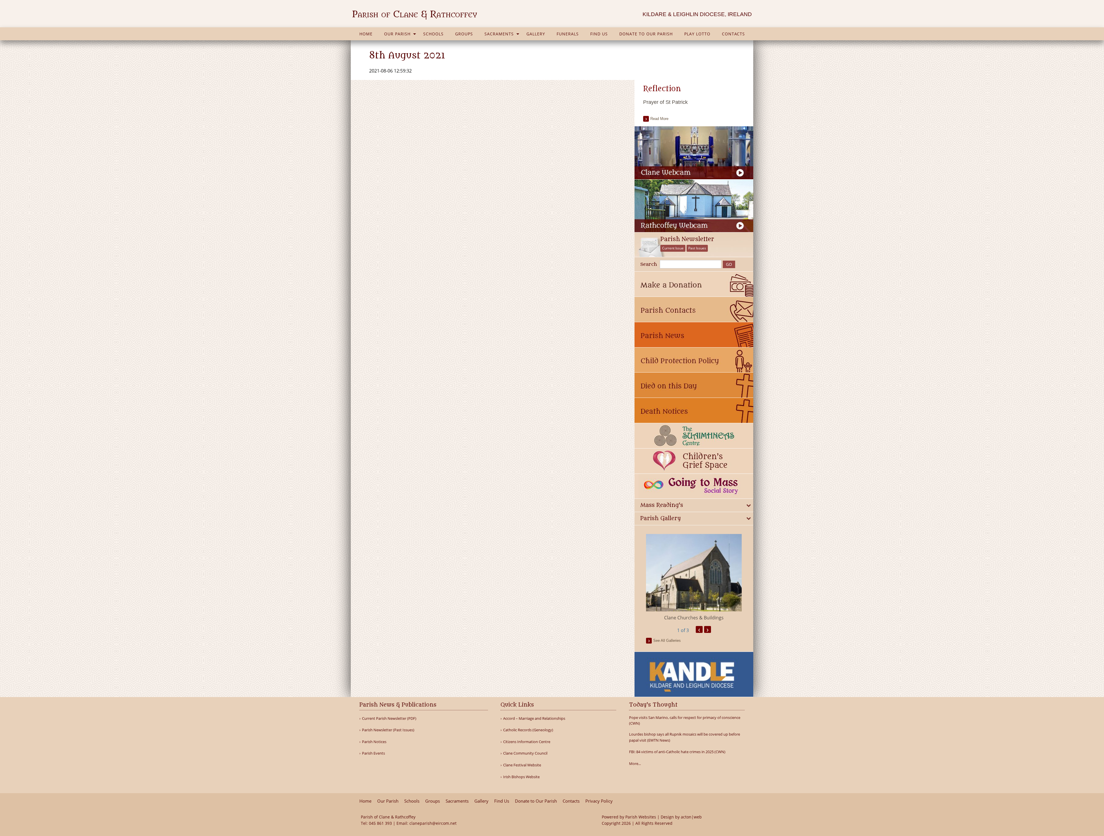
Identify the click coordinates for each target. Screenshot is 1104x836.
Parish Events (373, 753)
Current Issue (673, 248)
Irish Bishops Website (521, 777)
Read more (659, 119)
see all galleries (667, 640)
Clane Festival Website (522, 765)
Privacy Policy (599, 801)
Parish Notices (374, 742)
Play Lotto (697, 34)
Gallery (535, 34)
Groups (464, 34)
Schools (433, 34)
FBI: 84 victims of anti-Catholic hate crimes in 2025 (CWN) (677, 751)
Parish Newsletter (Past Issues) (388, 730)
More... (635, 763)
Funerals (568, 34)
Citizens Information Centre (526, 742)
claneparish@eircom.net (433, 823)
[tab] (694, 505)
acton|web (691, 817)
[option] (694, 577)
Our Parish (397, 34)
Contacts (733, 34)
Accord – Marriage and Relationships (534, 718)
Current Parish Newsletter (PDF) (389, 718)
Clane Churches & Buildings (694, 617)
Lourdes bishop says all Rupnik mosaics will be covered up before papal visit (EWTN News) (684, 737)
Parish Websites (640, 817)
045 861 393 (380, 823)
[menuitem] (366, 33)
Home (366, 34)
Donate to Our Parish (646, 34)
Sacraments (499, 34)
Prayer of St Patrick (665, 102)
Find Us (599, 34)
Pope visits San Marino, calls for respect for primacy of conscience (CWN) (684, 720)
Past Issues (697, 248)
